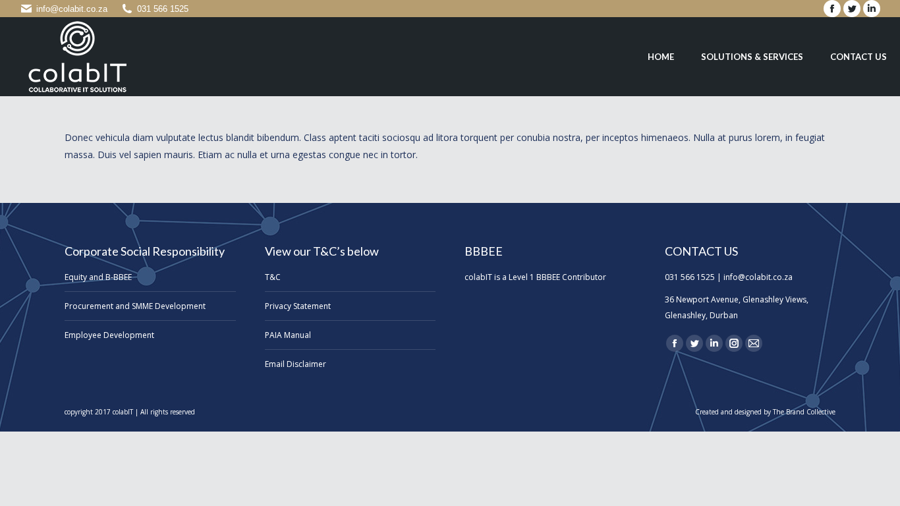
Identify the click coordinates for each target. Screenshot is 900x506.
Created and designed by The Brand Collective (765, 411)
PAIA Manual (288, 335)
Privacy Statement (298, 306)
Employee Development (109, 335)
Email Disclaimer (295, 364)
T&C (273, 277)
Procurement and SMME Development (135, 306)
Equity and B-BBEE (98, 277)
